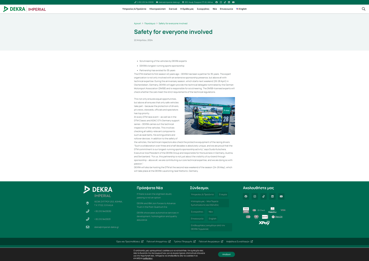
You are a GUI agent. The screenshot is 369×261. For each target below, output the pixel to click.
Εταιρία (223, 194)
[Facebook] (216, 2)
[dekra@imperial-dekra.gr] (89, 227)
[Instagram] (221, 2)
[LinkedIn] (229, 2)
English (212, 218)
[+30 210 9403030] (89, 211)
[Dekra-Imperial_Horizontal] (24, 9)
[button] (364, 9)
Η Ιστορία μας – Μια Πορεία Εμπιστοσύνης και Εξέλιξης (205, 203)
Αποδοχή (226, 254)
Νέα (211, 211)
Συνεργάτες (197, 211)
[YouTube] (233, 2)
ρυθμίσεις (148, 258)
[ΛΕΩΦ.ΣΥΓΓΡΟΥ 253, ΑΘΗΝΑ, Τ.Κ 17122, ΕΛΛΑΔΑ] (89, 203)
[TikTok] (225, 2)
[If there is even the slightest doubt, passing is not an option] (158, 195)
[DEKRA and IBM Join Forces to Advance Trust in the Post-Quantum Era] (158, 205)
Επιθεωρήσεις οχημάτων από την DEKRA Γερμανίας (208, 227)
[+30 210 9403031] (89, 219)
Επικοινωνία (197, 218)
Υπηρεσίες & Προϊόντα (202, 194)
